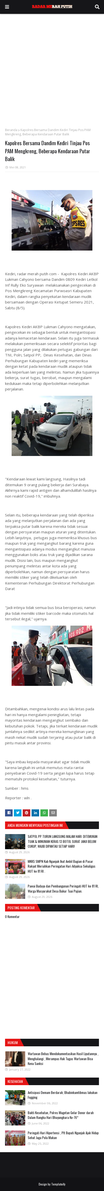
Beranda (11, 130)
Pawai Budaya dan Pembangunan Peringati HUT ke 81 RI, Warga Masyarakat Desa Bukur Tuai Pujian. (63, 888)
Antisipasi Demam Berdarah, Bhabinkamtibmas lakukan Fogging (62, 1095)
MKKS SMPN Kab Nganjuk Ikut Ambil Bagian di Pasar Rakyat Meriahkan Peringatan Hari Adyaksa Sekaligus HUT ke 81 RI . (61, 866)
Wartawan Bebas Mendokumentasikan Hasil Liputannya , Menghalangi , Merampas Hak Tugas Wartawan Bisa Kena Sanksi (63, 1058)
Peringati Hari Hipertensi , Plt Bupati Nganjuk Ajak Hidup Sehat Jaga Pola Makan (63, 1135)
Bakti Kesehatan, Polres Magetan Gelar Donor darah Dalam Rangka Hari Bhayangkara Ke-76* (61, 1115)
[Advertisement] (52, 68)
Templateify (58, 1184)
